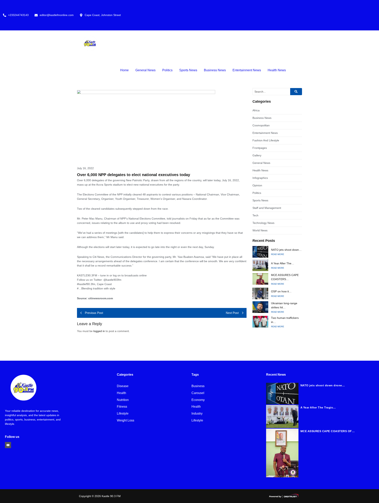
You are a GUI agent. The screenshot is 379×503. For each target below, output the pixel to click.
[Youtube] (8, 445)
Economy (198, 400)
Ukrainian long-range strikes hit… (284, 305)
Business (198, 386)
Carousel (197, 393)
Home (124, 70)
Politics (167, 70)
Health (121, 393)
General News (145, 70)
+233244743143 (18, 15)
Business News (215, 70)
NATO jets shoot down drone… (322, 385)
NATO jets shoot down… (286, 249)
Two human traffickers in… (285, 320)
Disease (123, 386)
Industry (197, 413)
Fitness (122, 406)
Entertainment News (247, 70)
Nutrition (123, 400)
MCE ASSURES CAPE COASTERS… (285, 277)
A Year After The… (282, 263)
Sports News (188, 70)
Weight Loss (125, 420)
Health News (277, 70)
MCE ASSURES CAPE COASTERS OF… (327, 431)
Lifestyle (123, 413)
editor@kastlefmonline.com (57, 15)
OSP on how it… (281, 291)
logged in (99, 331)
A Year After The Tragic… (318, 407)
